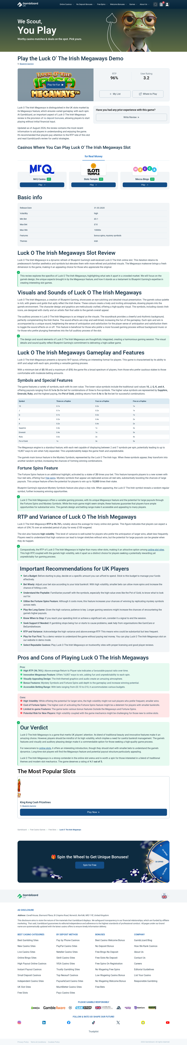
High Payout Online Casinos (32, 963)
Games (132, 4)
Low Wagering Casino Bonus (110, 975)
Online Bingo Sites (27, 957)
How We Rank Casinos (145, 946)
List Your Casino (142, 975)
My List (117, 94)
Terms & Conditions (38, 1042)
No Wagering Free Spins (107, 969)
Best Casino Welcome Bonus (110, 940)
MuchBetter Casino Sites (69, 987)
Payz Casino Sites (65, 992)
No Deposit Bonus (104, 946)
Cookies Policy (54, 1042)
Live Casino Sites (26, 952)
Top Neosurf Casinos (67, 975)
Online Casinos (66, 4)
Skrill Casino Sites (65, 957)
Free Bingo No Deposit (106, 952)
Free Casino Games (37, 830)
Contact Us (139, 957)
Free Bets (100, 987)
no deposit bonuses (54, 118)
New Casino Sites (27, 946)
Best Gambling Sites (28, 940)
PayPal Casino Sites (66, 946)
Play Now (92, 812)
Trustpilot (93, 1031)
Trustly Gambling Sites (68, 969)
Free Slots (52, 830)
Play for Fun (54, 84)
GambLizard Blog (143, 940)
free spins (50, 478)
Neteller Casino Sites (67, 952)
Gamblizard (22, 830)
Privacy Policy (23, 1042)
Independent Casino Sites (31, 981)
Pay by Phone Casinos (67, 940)
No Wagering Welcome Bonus (110, 981)
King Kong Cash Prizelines (35, 802)
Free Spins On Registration (109, 963)
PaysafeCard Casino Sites (69, 981)
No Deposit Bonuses (84, 4)
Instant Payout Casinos (29, 969)
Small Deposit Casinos (29, 975)
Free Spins (101, 4)
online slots (45, 748)
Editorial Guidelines (144, 969)
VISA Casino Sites (65, 963)
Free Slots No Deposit (106, 957)
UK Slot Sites (24, 987)
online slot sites (156, 549)
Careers (138, 963)
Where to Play (150, 94)
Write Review (130, 117)
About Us (143, 4)
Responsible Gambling (145, 981)
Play (40, 185)
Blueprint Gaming (27, 64)
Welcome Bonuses (117, 4)
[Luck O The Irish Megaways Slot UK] (164, 896)
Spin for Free (89, 865)
